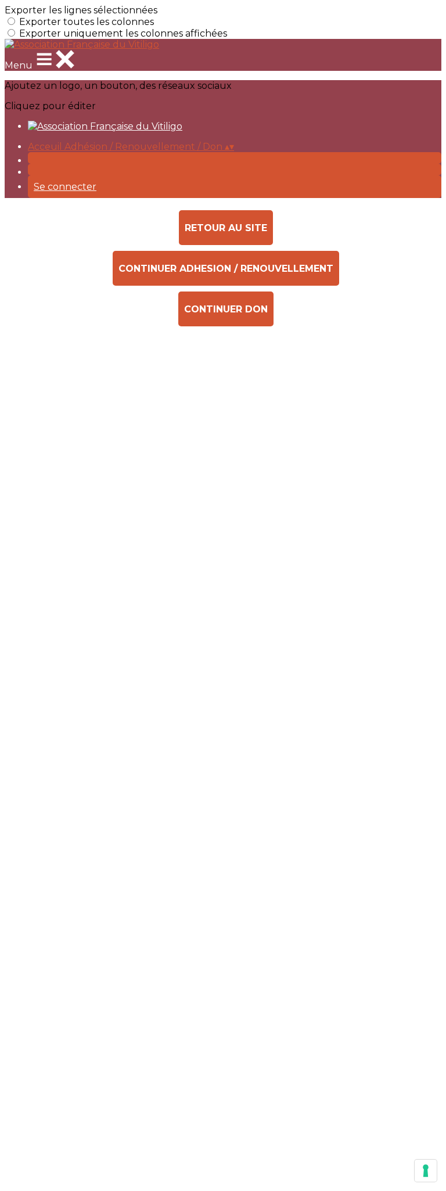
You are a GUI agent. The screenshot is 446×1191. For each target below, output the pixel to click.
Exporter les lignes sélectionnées (81, 10)
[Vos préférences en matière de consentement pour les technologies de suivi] (426, 1171)
